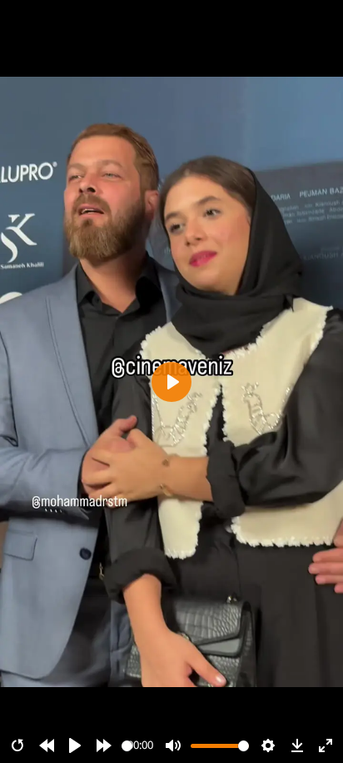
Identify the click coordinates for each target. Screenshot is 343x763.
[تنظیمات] (268, 745)
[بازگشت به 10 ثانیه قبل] (46, 745)
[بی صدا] (173, 745)
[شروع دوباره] (17, 745)
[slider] (127, 746)
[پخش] (75, 745)
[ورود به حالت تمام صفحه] (325, 745)
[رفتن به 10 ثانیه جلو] (104, 745)
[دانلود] (297, 745)
